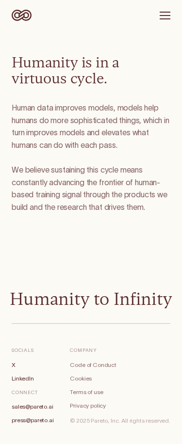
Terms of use (86, 392)
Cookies (81, 378)
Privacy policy (88, 406)
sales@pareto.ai (32, 407)
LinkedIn (23, 378)
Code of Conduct (93, 365)
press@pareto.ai (33, 420)
